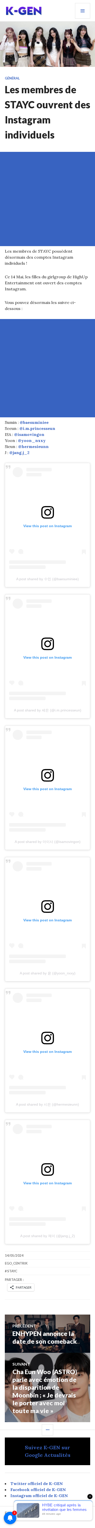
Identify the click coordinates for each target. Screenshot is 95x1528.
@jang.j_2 (19, 452)
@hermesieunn (33, 446)
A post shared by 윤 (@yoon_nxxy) (47, 973)
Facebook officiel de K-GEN (38, 1489)
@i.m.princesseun (37, 428)
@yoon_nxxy (32, 440)
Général (12, 78)
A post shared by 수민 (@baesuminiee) (47, 579)
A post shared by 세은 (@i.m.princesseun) (47, 710)
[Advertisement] (47, 199)
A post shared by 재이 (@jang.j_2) (47, 1236)
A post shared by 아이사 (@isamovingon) (48, 842)
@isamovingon (29, 434)
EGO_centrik (16, 1263)
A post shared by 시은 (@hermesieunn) (47, 1104)
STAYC (12, 1271)
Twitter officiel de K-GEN (36, 1483)
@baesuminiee (34, 422)
